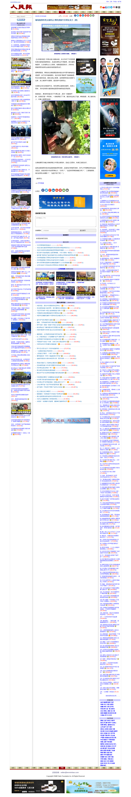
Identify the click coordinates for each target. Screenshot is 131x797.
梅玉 (104, 765)
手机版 (115, 1)
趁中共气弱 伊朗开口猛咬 (51, 320)
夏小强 (105, 746)
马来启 (108, 720)
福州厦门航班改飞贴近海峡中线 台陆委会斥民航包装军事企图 (63, 255)
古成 (104, 720)
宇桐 (106, 735)
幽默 (41, 12)
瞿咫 (104, 752)
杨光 (101, 722)
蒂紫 (110, 739)
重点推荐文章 (21, 23)
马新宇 (113, 720)
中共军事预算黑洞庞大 (50, 245)
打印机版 (40, 183)
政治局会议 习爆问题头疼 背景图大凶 (55, 327)
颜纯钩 (110, 724)
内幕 (27, 12)
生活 (76, 12)
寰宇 (97, 12)
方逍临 (102, 715)
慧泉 (111, 742)
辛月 (109, 733)
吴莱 (109, 757)
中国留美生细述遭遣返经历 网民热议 (55, 313)
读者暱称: (38, 230)
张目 (106, 757)
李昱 (101, 709)
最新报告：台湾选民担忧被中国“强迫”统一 (57, 334)
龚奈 (109, 711)
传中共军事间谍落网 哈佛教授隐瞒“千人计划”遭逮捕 (60, 262)
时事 (34, 12)
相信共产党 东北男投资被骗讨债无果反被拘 (58, 372)
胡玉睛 (110, 713)
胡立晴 (114, 713)
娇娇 (113, 763)
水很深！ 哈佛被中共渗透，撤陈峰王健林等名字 (59, 401)
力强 (107, 706)
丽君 (109, 702)
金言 (110, 737)
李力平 (114, 746)
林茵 (110, 729)
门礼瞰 (113, 750)
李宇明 (113, 733)
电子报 (119, 1)
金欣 (101, 702)
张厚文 (113, 709)
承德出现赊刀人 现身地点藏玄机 (55, 363)
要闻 (20, 12)
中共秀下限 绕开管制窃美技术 (53, 379)
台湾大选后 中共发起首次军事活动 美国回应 (58, 265)
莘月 (109, 735)
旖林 (101, 754)
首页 (13, 12)
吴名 (101, 711)
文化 (83, 12)
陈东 (111, 754)
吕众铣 (113, 735)
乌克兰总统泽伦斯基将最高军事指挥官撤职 (56, 250)
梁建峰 (105, 713)
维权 (104, 12)
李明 (104, 706)
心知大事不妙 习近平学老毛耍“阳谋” (56, 384)
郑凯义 (105, 711)
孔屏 (112, 702)
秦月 (111, 727)
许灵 (107, 761)
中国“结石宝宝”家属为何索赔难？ (54, 344)
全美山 (114, 722)
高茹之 (110, 746)
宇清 (107, 742)
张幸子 (110, 722)
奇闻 (55, 12)
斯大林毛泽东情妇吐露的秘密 (52, 370)
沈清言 (112, 704)
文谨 (107, 704)
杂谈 (118, 12)
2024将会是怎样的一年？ (52, 368)
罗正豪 (105, 722)
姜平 (106, 748)
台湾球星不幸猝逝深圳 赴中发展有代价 (56, 339)
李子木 (107, 715)
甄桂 (113, 739)
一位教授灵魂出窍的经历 (50, 351)
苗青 (101, 746)
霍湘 (101, 765)
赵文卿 (102, 748)
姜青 (104, 750)
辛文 (104, 704)
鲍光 (101, 750)
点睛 (104, 742)
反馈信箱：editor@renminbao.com (65, 772)
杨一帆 (108, 709)
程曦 (101, 706)
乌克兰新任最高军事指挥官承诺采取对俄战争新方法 (59, 247)
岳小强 (113, 711)
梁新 (101, 761)
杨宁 (104, 727)
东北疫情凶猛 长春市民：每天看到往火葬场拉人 (58, 308)
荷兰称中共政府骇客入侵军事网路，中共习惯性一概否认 (60, 252)
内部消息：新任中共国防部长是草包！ (55, 305)
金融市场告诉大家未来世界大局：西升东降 (56, 358)
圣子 (107, 727)
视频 (111, 12)
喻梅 (107, 754)
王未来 (107, 731)
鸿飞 (115, 744)
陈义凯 (114, 737)
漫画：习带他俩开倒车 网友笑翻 (55, 322)
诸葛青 (112, 761)
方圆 (113, 729)
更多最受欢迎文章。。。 (113, 695)
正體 (111, 1)
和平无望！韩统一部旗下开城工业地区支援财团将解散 (60, 325)
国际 (48, 12)
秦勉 (101, 720)
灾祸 (62, 12)
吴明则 (107, 744)
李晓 (109, 759)
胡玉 (101, 733)
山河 (101, 727)
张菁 (101, 724)
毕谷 (101, 739)
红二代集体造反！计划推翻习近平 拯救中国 (56, 336)
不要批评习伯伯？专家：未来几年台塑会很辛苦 (58, 341)
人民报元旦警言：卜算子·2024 (53, 353)
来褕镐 (111, 731)
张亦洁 (111, 744)
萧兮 (104, 709)
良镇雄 (107, 737)
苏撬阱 (102, 757)
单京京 (105, 763)
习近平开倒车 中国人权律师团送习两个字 (57, 310)
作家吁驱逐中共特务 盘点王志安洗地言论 (56, 330)
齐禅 (101, 759)
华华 (104, 754)
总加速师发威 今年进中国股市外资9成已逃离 (57, 365)
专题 (90, 12)
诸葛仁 (105, 759)
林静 (101, 713)
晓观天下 (106, 739)
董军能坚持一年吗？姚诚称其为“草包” (56, 356)
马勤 (112, 757)
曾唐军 (116, 731)
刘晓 (101, 704)
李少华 (110, 763)
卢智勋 (102, 737)
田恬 (111, 752)
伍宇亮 (112, 706)
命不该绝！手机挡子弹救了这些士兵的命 (57, 387)
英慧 (101, 742)
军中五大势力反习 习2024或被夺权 (54, 348)
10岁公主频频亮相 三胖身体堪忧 (53, 399)
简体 (107, 1)
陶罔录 (102, 744)
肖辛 (110, 715)
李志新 (102, 735)
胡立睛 (102, 731)
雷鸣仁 (105, 724)
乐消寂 (105, 733)
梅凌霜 (105, 702)
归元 (113, 724)
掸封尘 (102, 729)
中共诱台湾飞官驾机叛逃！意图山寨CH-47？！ (59, 382)
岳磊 (107, 752)
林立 (112, 759)
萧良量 (108, 750)
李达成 (110, 748)
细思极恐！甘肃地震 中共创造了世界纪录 (58, 394)
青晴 (113, 748)
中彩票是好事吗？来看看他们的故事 (56, 377)
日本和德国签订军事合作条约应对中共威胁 (56, 257)
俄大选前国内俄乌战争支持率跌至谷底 (55, 396)
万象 (69, 12)
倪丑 (104, 761)
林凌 (101, 763)
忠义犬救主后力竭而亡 (50, 391)
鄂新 (101, 752)
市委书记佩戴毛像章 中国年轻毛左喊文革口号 (57, 315)
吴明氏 (107, 729)
